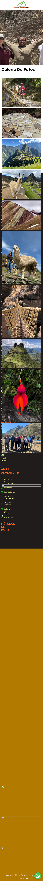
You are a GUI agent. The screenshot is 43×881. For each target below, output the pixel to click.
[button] (6, 89)
